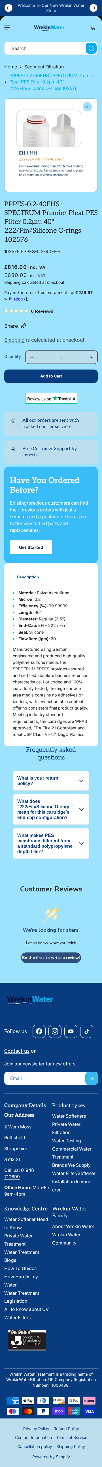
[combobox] (51, 48)
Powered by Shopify (51, 1456)
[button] (8, 27)
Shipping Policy (70, 1446)
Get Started (31, 547)
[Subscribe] (91, 1078)
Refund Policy (66, 1428)
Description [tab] (28, 577)
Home (10, 67)
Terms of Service (71, 1437)
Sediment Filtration (44, 67)
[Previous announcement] (8, 8)
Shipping (12, 282)
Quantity (12, 356)
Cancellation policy (34, 1446)
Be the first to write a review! (51, 957)
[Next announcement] (93, 8)
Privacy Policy (36, 1428)
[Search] (91, 48)
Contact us (16, 1051)
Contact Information (33, 1437)
